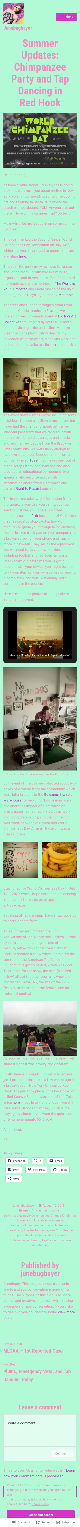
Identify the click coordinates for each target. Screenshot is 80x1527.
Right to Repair (27, 489)
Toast (33, 460)
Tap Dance (49, 1240)
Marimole (66, 295)
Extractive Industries (24, 1225)
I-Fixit (33, 516)
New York (55, 1230)
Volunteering (40, 1245)
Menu (66, 17)
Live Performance (36, 1230)
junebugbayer (25, 1205)
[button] (30, 646)
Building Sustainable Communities (26, 1215)
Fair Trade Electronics (54, 1225)
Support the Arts (25, 1235)
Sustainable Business (51, 1235)
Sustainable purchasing (24, 1240)
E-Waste (22, 1220)
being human (52, 1210)
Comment (61, 1453)
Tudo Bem (64, 1240)
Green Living (15, 1230)
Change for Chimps (64, 1215)
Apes (26, 1210)
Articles (36, 1210)
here (22, 256)
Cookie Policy (40, 1504)
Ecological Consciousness (46, 1220)
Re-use (68, 1230)
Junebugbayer (17, 28)
